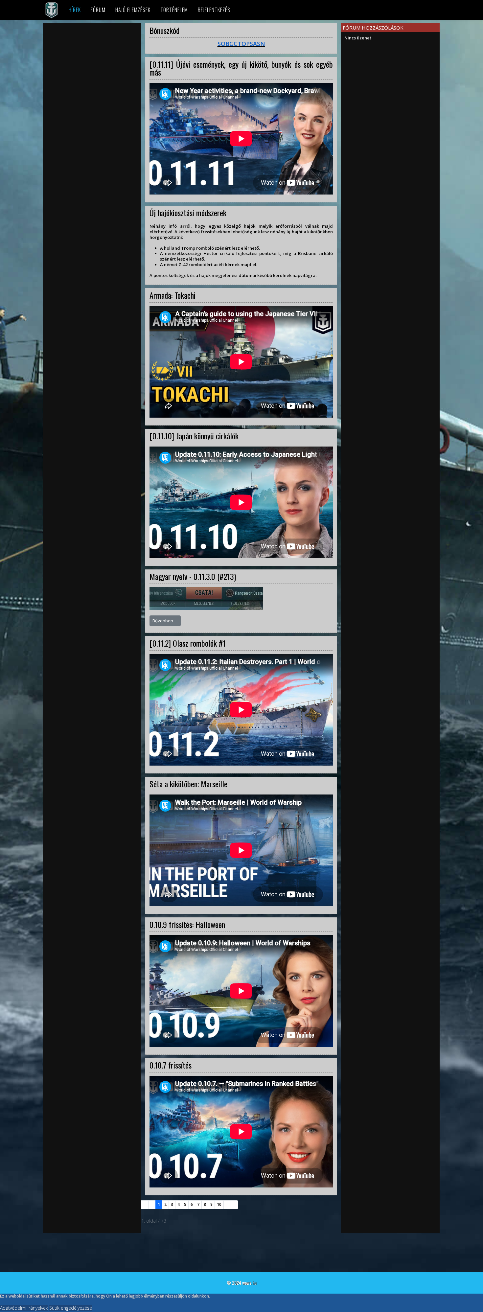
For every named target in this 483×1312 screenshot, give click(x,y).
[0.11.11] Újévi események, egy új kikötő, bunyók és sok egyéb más (241, 68)
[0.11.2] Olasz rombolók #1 (188, 643)
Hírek (75, 10)
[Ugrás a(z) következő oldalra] (227, 1204)
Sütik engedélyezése (70, 1308)
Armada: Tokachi (173, 295)
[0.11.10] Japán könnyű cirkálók (194, 436)
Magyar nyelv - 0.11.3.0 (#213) (193, 576)
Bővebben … (165, 621)
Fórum (98, 10)
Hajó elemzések (132, 10)
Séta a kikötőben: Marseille (188, 784)
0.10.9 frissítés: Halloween (187, 924)
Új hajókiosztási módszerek (188, 213)
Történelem (174, 10)
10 (219, 1204)
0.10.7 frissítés (171, 1065)
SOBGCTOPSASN (241, 44)
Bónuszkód (164, 30)
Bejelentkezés (214, 10)
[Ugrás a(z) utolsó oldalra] (234, 1204)
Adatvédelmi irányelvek (24, 1308)
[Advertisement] (92, 72)
